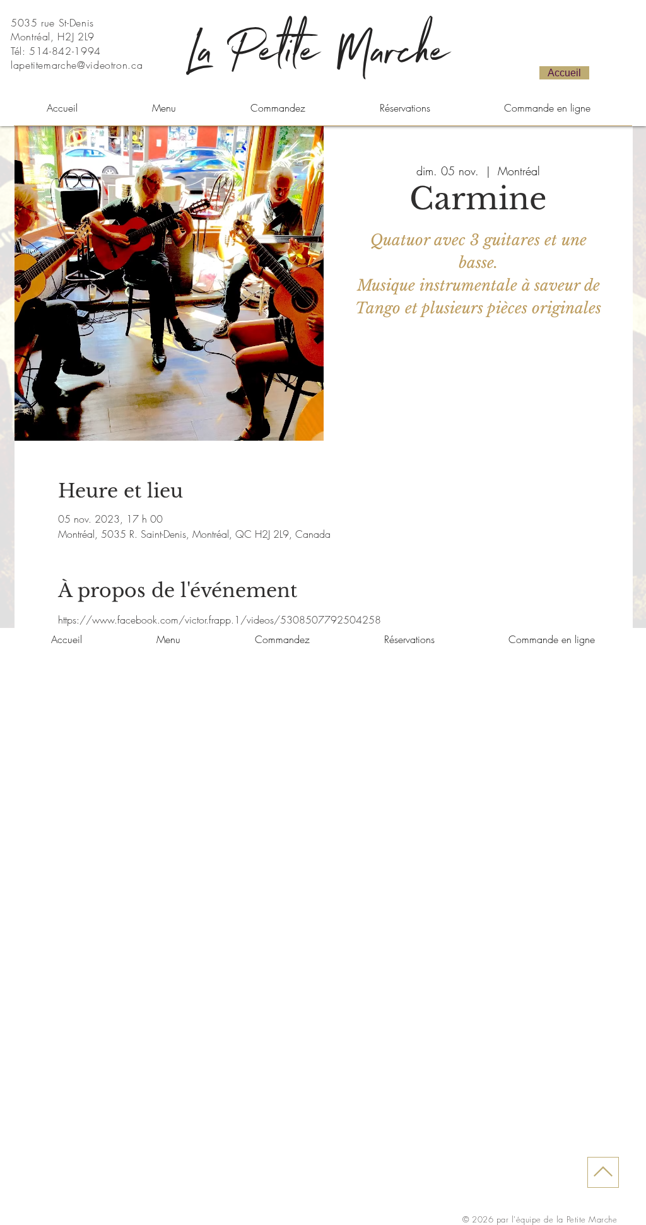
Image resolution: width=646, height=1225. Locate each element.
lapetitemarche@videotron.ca (77, 65)
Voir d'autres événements (478, 382)
